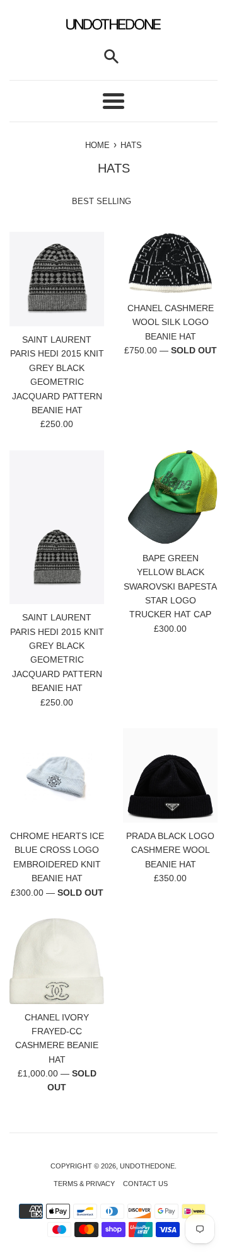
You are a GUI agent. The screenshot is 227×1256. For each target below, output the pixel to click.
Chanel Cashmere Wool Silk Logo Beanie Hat (170, 322)
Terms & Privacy (84, 1183)
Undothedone (147, 1166)
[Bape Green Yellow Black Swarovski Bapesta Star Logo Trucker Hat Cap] (170, 497)
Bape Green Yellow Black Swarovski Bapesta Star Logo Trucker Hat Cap (170, 586)
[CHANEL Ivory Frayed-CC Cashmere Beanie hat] (56, 961)
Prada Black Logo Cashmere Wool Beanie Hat (170, 850)
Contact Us (145, 1183)
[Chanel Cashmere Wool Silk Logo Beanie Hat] (170, 263)
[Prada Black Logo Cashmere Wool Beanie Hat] (170, 775)
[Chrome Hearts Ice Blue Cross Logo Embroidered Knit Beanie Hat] (56, 775)
